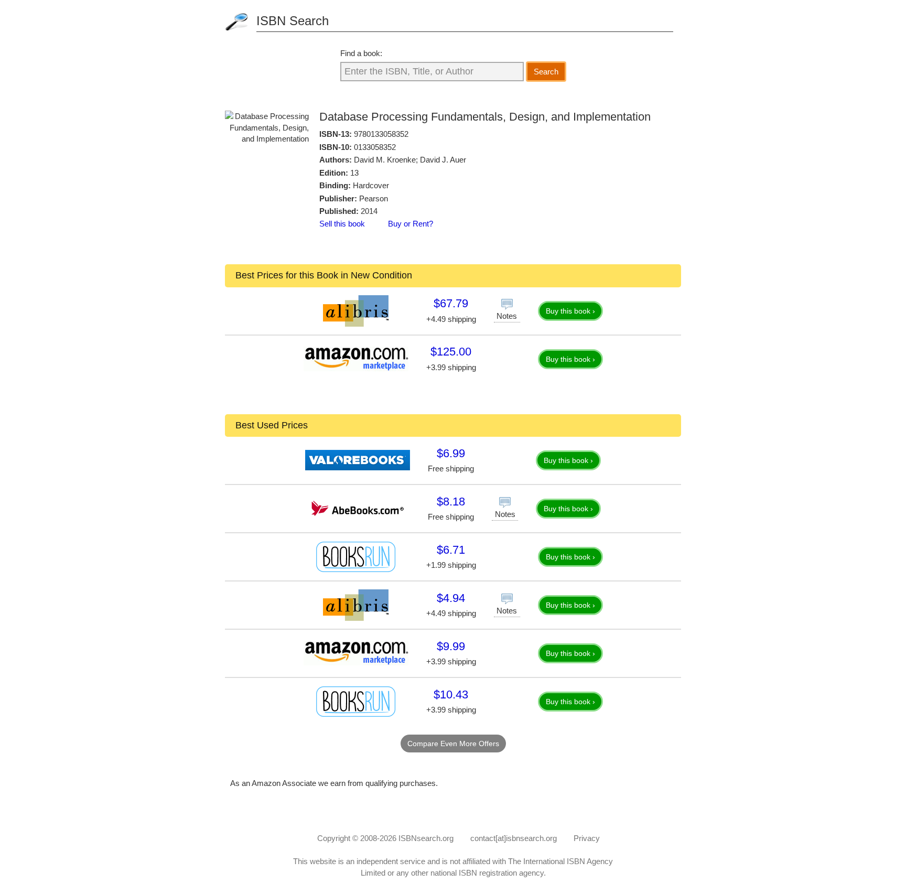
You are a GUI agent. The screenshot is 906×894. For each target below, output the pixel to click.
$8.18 (451, 501)
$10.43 (451, 694)
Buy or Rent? (410, 223)
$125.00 (450, 351)
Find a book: (361, 53)
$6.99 (451, 453)
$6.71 (451, 549)
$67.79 (451, 303)
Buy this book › (570, 311)
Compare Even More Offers (453, 743)
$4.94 (451, 598)
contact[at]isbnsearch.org (513, 838)
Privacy (587, 838)
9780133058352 (381, 134)
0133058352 (375, 147)
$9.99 (451, 646)
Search (546, 71)
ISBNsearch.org (426, 838)
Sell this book (342, 223)
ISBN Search (292, 21)
